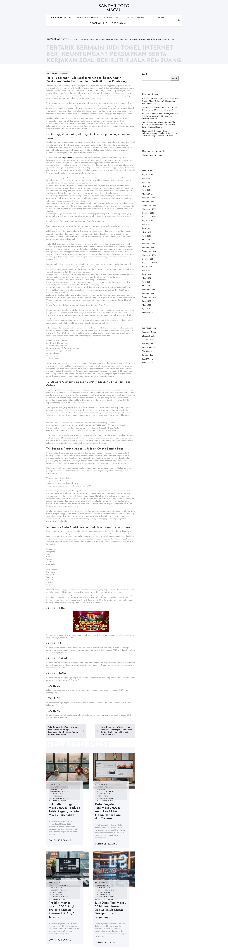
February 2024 (148, 290)
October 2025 (148, 213)
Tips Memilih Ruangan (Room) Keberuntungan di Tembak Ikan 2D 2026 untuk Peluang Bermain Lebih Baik (160, 133)
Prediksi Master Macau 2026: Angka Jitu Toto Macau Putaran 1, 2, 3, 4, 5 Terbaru (63, 910)
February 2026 (148, 198)
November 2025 (149, 209)
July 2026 (146, 179)
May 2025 (146, 232)
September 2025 (149, 217)
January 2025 (148, 248)
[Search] (179, 20)
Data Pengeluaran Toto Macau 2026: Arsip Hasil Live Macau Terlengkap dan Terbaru (108, 811)
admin (63, 800)
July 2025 (146, 225)
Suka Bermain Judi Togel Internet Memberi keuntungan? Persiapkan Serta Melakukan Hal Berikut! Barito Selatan (116, 731)
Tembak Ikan (147, 355)
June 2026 (146, 183)
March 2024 (147, 286)
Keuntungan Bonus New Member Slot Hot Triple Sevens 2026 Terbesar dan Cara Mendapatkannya (159, 125)
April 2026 (146, 190)
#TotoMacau (56, 796)
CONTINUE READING (60, 840)
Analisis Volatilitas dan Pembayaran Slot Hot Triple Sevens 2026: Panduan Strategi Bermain (160, 116)
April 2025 (146, 236)
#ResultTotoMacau (59, 791)
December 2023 (149, 297)
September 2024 (149, 263)
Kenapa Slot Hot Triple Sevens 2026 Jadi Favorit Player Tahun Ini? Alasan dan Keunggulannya (160, 101)
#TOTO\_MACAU (57, 794)
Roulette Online (133, 18)
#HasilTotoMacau (58, 787)
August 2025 (147, 221)
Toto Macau (119, 23)
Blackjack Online (87, 18)
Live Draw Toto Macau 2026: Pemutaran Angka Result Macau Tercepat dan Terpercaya (110, 910)
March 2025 (147, 240)
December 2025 (149, 206)
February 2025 (148, 244)
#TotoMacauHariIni (59, 798)
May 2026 (146, 186)
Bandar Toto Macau (113, 8)
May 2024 (146, 278)
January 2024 (148, 294)
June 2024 (146, 274)
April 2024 (146, 282)
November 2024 (149, 255)
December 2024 (149, 251)
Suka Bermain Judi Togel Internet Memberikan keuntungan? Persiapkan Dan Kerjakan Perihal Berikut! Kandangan (63, 731)
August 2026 (147, 175)
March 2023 (147, 313)
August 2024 (147, 267)
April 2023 (146, 309)
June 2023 (146, 301)
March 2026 (147, 194)
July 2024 (146, 271)
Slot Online (156, 18)
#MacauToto (56, 789)
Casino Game (148, 340)
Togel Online (98, 23)
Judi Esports (110, 18)
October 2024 (148, 259)
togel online (67, 158)
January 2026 (148, 202)
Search (144, 74)
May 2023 (146, 305)
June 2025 (146, 228)
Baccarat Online (61, 18)
